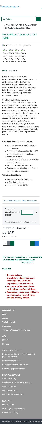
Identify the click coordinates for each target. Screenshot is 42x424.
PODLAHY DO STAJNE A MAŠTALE (21, 25)
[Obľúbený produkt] (32, 243)
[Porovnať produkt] (37, 243)
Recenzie (13, 71)
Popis (4, 71)
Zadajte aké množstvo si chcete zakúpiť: (13, 212)
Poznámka (6, 269)
